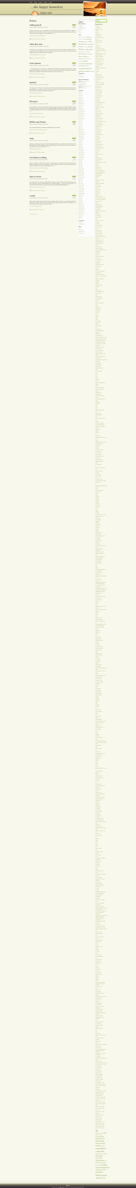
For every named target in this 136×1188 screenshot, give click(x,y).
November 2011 (81, 111)
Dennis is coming (98, 1116)
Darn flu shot (97, 251)
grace (96, 376)
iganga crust (97, 89)
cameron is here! (98, 1047)
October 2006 (81, 191)
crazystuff (86, 39)
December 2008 (81, 152)
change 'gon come (98, 974)
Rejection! (97, 432)
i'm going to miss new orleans (100, 609)
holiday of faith (98, 74)
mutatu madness (98, 115)
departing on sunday (99, 1079)
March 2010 (80, 128)
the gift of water (98, 87)
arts (86, 37)
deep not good (98, 991)
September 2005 (81, 213)
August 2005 (80, 214)
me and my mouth (98, 946)
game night (97, 517)
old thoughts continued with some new (100, 1013)
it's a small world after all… (100, 585)
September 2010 (81, 118)
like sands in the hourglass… (100, 740)
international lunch (98, 883)
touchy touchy (98, 329)
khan (96, 406)
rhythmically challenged (99, 410)
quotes (84, 58)
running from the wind (99, 1094)
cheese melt (97, 191)
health (80, 46)
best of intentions (98, 123)
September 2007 (81, 177)
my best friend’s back (99, 63)
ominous (97, 701)
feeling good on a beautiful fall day (101, 576)
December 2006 (81, 188)
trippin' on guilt (98, 444)
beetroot (96, 724)
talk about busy (98, 807)
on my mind (97, 544)
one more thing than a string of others (101, 743)
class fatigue (97, 816)
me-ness (89, 49)
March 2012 (80, 106)
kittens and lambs (98, 129)
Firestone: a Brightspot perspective (99, 279)
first (96, 327)
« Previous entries (33, 214)
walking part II (35, 25)
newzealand (89, 54)
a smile (32, 195)
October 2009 (81, 136)
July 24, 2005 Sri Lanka (99, 1106)
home (96, 372)
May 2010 (80, 124)
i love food (97, 813)
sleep (32, 138)
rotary (90, 58)
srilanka (87, 66)
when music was (98, 931)
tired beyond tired (98, 1076)
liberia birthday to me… (99, 243)
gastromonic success (99, 154)
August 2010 (80, 119)
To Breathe (97, 403)
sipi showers (97, 100)
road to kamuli (98, 94)
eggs (96, 288)
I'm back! (97, 780)
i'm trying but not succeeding (100, 1090)
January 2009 (81, 150)
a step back (97, 1069)
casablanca (97, 176)
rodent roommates (98, 90)
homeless (97, 685)
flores (96, 1020)
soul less (97, 766)
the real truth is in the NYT (100, 467)
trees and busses (98, 266)
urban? (96, 440)
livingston (97, 1001)
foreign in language (99, 248)
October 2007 (81, 175)
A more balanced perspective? (100, 249)
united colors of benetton (100, 271)
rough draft (97, 527)
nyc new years (98, 729)
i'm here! (97, 594)
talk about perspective (99, 553)
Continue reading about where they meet (38, 54)
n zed (96, 943)
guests (96, 732)
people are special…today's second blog (100, 1054)
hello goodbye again (99, 144)
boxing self (97, 949)
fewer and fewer (98, 726)
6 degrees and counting (99, 627)
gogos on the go (98, 146)
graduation (97, 632)
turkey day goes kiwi (99, 727)
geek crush (97, 52)
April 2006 (80, 201)
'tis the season (98, 709)
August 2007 (80, 178)
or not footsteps (98, 578)
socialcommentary (85, 63)
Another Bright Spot (99, 206)
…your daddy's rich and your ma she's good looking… (100, 911)
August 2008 (80, 159)
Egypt (96, 462)
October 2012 (81, 101)
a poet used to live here (99, 820)
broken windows (98, 693)
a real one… (97, 922)
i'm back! (97, 603)
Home (31, 2)
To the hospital (98, 230)
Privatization (97, 253)
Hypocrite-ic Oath (98, 40)
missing (96, 607)
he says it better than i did (100, 621)
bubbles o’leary (98, 110)
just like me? (97, 435)
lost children (97, 865)
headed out (97, 1033)
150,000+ (97, 735)
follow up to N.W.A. (99, 933)
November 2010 (81, 115)
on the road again (98, 1071)
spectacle (97, 611)
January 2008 (81, 170)
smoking (97, 511)
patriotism (97, 838)
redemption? (97, 521)
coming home (98, 758)
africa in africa (98, 690)
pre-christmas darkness (99, 291)
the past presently (98, 371)
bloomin (97, 774)
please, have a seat (98, 572)
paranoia (33, 82)
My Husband (97, 209)
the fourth (97, 513)
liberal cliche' (97, 808)
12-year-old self (98, 598)
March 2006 (80, 203)
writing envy (97, 401)
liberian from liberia (99, 298)
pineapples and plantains (100, 183)
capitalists (97, 698)
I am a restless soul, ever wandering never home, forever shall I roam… (66, 9)
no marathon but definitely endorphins (100, 859)
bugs (79, 39)
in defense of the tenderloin (100, 590)
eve (96, 836)
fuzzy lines (97, 951)
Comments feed (81, 231)
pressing (97, 397)
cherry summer (98, 519)
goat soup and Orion (99, 235)
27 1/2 (96, 964)
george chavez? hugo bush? (100, 721)
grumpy (96, 763)
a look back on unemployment (101, 50)
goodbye (97, 181)
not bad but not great (99, 1092)
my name (97, 267)
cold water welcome (99, 367)
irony (96, 1030)
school (80, 61)
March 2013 (80, 98)
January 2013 (81, 100)
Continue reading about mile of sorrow (37, 187)
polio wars (97, 188)
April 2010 (80, 126)
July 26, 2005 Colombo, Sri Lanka (100, 1104)
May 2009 (80, 144)
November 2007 (81, 173)
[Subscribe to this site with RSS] (34, 12)
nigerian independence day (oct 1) (101, 769)
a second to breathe (99, 1074)
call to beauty (97, 215)
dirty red (80, 30)
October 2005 (81, 211)
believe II (97, 384)
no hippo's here (98, 524)
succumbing (97, 1056)
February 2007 (81, 185)
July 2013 (80, 93)
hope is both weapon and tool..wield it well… (100, 557)
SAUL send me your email (100, 535)
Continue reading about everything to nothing (39, 168)
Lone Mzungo (98, 137)
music (88, 52)
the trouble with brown (99, 870)
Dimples (97, 324)
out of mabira (97, 131)
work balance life (98, 563)
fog (96, 434)
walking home (98, 307)
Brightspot (97, 281)
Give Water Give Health (99, 84)
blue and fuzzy (98, 800)
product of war (98, 358)
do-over (84, 84)
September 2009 (81, 137)
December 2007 (81, 172)
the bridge (97, 574)
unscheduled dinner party (100, 102)
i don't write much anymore (100, 1084)
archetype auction (98, 959)
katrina (90, 46)
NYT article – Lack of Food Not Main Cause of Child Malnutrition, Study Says (101, 917)
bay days (97, 529)
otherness (97, 994)
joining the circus (98, 42)
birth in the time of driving (100, 236)
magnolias (97, 379)
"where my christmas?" (99, 303)
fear (96, 419)
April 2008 (80, 165)
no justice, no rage (81, 28)
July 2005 (80, 216)
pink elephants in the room (100, 753)
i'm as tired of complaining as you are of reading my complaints (100, 1050)
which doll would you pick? (100, 675)
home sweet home (98, 711)
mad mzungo (97, 116)
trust (96, 846)
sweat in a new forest (99, 1021)
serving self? (97, 658)
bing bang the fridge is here (100, 891)
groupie (96, 966)
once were (97, 971)
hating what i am (98, 167)
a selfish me (97, 1087)
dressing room (98, 309)
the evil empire (98, 561)
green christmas (98, 293)
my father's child (98, 826)
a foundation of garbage (99, 793)
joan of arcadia (98, 854)
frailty (96, 901)
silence (96, 1059)
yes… (96, 469)
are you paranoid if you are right (100, 671)
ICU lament (97, 99)
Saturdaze (97, 332)
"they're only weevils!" (99, 220)
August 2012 (80, 105)
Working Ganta (98, 204)
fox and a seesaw (98, 810)
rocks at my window (99, 103)
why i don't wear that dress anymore (100, 427)
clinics (96, 228)
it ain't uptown (35, 63)
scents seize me (98, 189)
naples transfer (98, 149)
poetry (89, 56)
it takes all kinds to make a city (101, 588)
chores (96, 317)
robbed (96, 369)
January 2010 (81, 131)
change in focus (98, 1118)
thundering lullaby (98, 1003)
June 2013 (80, 95)
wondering (97, 734)
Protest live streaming (99, 423)
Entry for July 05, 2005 (99, 1123)
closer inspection (98, 325)
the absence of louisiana (99, 59)
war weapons (97, 261)
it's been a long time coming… (101, 197)
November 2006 (81, 190)
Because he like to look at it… (101, 545)
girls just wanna (98, 811)
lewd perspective (98, 454)
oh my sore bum (98, 453)
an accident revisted (99, 76)
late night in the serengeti (100, 342)
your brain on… (98, 506)
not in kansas (97, 881)
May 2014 (80, 92)
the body (97, 306)
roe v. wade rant (98, 954)
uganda (81, 71)
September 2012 (81, 103)
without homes (98, 962)
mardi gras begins (98, 677)
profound (97, 526)
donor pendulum (98, 348)
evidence (97, 802)
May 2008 (80, 164)
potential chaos (98, 1066)
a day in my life (98, 861)
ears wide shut (98, 539)
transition (82, 68)
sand (96, 178)
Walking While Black (99, 56)
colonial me (97, 128)
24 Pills (96, 202)
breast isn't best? (98, 394)
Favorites (49, 13)
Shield (96, 319)
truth (96, 604)
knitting (96, 845)
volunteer (87, 71)
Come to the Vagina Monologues (99, 549)
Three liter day (98, 246)
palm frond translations (99, 256)
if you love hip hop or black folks (100, 822)
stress (96, 739)
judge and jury (98, 413)
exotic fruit (97, 787)
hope (96, 555)
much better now (98, 119)
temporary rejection (99, 58)
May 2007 (80, 180)
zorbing (96, 717)
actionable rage (81, 27)
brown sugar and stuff (99, 456)
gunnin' (96, 663)
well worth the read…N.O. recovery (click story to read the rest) (101, 929)
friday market (97, 334)
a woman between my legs (100, 418)
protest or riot (98, 429)
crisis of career (98, 636)
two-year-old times (98, 259)
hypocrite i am (98, 1072)
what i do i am (98, 474)
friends (81, 44)
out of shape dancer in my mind (100, 399)
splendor (97, 498)
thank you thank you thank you (101, 1044)
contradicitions (98, 815)
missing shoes (98, 97)
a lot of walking (98, 1004)
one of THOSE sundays (99, 330)
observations (82, 56)
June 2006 (80, 198)
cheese (96, 294)
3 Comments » (42, 209)
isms (96, 477)
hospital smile (98, 320)
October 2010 (81, 116)
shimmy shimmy (98, 414)
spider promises (98, 217)
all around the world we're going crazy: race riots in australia (100, 984)
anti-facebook (98, 534)
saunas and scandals (99, 113)
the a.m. (96, 867)
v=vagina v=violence (99, 682)
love (85, 49)
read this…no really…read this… (100, 831)
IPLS (96, 730)
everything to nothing (38, 157)
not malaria (97, 139)
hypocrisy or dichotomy (99, 1006)
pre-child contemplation (99, 893)
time (96, 408)
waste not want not (98, 285)
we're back (97, 833)
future (86, 44)
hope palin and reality (99, 490)
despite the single (98, 695)
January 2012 (81, 108)
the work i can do (98, 201)
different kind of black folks (100, 68)
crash (96, 988)
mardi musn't (97, 661)
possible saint (98, 586)
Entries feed (80, 230)
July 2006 (80, 196)
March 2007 (80, 183)
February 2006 (81, 204)
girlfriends (97, 706)
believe (96, 385)
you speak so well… (99, 680)
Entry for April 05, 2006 (100, 885)
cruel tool (97, 164)
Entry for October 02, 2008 (100, 480)
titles (96, 405)
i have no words (98, 1061)
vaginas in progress (99, 654)
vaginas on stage (98, 653)
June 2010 (80, 123)
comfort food (97, 941)
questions (97, 760)
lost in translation (98, 877)
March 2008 (80, 167)
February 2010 (81, 129)
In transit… (97, 446)
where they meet (36, 44)
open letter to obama (99, 516)
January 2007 (81, 186)
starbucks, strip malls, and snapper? (100, 354)
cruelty (96, 869)
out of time (97, 1100)
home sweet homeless (99, 722)
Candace (80, 84)
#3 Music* (97, 71)
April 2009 (80, 146)
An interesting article (99, 956)
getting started (98, 363)
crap (96, 708)
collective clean (98, 168)
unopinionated (98, 34)
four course (97, 150)
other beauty (97, 105)
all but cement (98, 1080)
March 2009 (80, 147)
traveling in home (98, 617)
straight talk (97, 503)
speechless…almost (99, 619)
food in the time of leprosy (100, 199)
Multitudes (97, 66)
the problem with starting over (101, 569)
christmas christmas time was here (100, 438)
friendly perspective (99, 470)
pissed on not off (98, 998)
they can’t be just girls (87, 86)
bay (88, 37)
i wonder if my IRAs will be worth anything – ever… (100, 442)
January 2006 (81, 206)
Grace (96, 218)
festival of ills (98, 756)
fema (84, 41)
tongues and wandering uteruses (99, 108)
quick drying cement (99, 777)
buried (96, 493)
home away (97, 482)
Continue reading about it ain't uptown (37, 73)
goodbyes (97, 875)
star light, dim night (99, 335)
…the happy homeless (46, 6)
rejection (97, 612)
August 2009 (80, 139)
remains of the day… (99, 225)
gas (96, 622)
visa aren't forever (98, 986)
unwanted (97, 286)
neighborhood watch (99, 640)
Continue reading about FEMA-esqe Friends (38, 129)
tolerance (97, 976)
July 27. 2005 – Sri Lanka (100, 1102)
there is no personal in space (100, 121)
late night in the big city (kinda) (101, 359)
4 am (96, 314)
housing (96, 601)
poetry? (96, 377)
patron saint (97, 311)
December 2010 (81, 113)
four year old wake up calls (100, 596)
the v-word (97, 645)
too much (97, 888)
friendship (97, 500)
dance (96, 509)
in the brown (97, 862)
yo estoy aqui (97, 1023)
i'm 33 (96, 411)
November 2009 (81, 134)
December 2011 (81, 110)
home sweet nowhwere (99, 993)
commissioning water (99, 134)
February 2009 (81, 149)
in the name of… (98, 142)
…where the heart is (99, 771)
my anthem (97, 824)
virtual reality (97, 896)
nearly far (97, 390)
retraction (97, 421)
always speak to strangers (100, 899)
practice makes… (98, 364)
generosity (97, 222)
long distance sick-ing (99, 274)
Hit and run (97, 257)
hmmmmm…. (98, 1089)
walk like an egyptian (99, 461)
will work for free (98, 678)
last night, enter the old (99, 147)
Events (50, 2)
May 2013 (80, 97)
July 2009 (80, 141)
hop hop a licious (98, 784)
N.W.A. (96, 935)
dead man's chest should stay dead (100, 828)
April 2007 (80, 182)
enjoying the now (98, 599)
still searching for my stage (100, 606)
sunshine (97, 696)
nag (96, 750)
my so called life (98, 464)
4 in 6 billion (97, 299)
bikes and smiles (98, 141)
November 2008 (81, 154)
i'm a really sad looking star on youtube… (101, 486)
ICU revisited (97, 79)
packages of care (98, 86)
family (80, 41)
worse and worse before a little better (101, 668)
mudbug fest (97, 630)
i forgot (96, 641)
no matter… (97, 898)
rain (96, 43)
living (96, 374)
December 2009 (81, 133)
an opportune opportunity (100, 785)
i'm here (96, 945)
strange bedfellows (98, 940)
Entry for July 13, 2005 (99, 1114)
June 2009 (80, 142)
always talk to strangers (99, 395)
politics (80, 59)
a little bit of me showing (100, 389)
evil (96, 782)
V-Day (96, 547)
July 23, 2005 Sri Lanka (99, 1108)
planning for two (98, 848)
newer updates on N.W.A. (100, 926)
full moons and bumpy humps (101, 162)
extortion (97, 81)
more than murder (98, 1095)
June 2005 (80, 217)
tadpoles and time (98, 196)
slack (96, 616)
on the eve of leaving (99, 1025)
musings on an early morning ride (100, 276)
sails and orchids (98, 895)
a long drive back (98, 1067)
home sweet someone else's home (100, 1035)
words (96, 614)
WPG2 (45, 2)
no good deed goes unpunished (101, 1063)
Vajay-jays (97, 542)
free (96, 416)
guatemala (91, 44)
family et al (97, 580)
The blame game (98, 1119)
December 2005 (81, 208)
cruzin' (96, 488)
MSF (96, 761)
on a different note (98, 1077)
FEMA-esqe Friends (38, 122)
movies (85, 52)
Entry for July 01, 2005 (99, 1124)
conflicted (97, 531)
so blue (96, 790)
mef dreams (97, 361)
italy (87, 46)
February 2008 (81, 168)
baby (96, 635)
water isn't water (98, 691)
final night (97, 448)
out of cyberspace (98, 776)
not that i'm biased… (99, 559)
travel (88, 68)
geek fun (97, 772)
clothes (82, 39)
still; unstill (97, 345)
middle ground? (98, 1121)
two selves (97, 472)
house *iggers (98, 969)
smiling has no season (99, 551)
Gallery (40, 2)
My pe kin (97, 312)
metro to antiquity (98, 459)
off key (96, 841)
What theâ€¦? (97, 913)
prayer (96, 840)
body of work (98, 184)
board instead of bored (99, 424)
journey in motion (98, 835)
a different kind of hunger (100, 591)
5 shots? (97, 567)
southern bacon (98, 392)
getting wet (97, 194)
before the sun (98, 491)
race (87, 59)
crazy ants (97, 254)
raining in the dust (98, 233)
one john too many (98, 479)
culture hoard (97, 193)
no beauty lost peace (99, 95)
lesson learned (98, 919)
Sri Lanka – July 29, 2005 (100, 1097)
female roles (97, 504)
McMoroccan (97, 160)
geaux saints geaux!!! (99, 240)
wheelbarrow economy (99, 264)
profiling (97, 430)
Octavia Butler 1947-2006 (100, 921)
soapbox (85, 61)
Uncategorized (43, 13)
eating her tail (97, 289)
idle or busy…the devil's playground (100, 879)
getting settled (98, 366)
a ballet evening (98, 532)
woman (96, 633)
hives (96, 856)
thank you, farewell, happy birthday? (100, 211)
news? (96, 628)
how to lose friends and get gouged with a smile (100, 173)
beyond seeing (98, 716)
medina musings (98, 175)
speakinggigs (81, 66)
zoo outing (97, 779)
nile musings (97, 457)
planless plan (97, 157)
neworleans (82, 54)
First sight (97, 238)
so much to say (98, 451)
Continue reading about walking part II (37, 35)
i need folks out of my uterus (100, 996)
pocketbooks (97, 683)
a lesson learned (98, 972)
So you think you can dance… (101, 514)
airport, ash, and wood (99, 179)
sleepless (97, 853)
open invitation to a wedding (100, 343)
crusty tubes (97, 45)
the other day (97, 999)
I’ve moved (80, 25)
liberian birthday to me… (100, 241)
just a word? (97, 751)
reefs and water (98, 789)
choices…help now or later (100, 1085)
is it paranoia (97, 990)
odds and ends (98, 1008)
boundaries (97, 864)
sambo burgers (98, 35)
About (35, 2)
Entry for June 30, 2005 (99, 1126)
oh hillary (97, 522)
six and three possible (99, 350)
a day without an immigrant (100, 874)
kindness (97, 501)
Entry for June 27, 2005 (99, 1127)
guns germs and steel (99, 798)
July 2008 (80, 160)
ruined (96, 152)
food (90, 41)
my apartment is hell (99, 818)
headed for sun (98, 792)
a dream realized (98, 719)
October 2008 (81, 155)
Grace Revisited (98, 207)
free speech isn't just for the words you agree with (100, 625)
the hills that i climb (99, 1009)
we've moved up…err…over (100, 1064)
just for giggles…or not (99, 1082)
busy (96, 508)
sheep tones (97, 223)
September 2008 (81, 157)
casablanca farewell (99, 159)
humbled (97, 283)
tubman (96, 316)
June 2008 (80, 162)
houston (84, 46)
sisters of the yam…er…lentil (100, 337)
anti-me (79, 32)
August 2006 (80, 195)
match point (97, 961)
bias (96, 849)
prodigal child (98, 61)
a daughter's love (98, 540)
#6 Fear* (97, 69)
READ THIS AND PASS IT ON (101, 1058)
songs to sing (97, 322)
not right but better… (99, 64)
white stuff (97, 803)
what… (96, 872)
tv (91, 68)
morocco (80, 52)
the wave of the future (99, 906)
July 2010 (80, 121)
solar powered (98, 688)
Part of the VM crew (99, 648)
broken (96, 713)
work (92, 71)
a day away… (98, 1109)
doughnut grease (98, 296)
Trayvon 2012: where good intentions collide (100, 54)
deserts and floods (98, 755)
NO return (34, 101)
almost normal (98, 1046)
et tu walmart (97, 659)
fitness (87, 41)
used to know (97, 47)
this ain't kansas (98, 745)
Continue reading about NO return (36, 113)
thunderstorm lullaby (99, 124)
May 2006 (80, 199)
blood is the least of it (99, 118)
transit (96, 155)
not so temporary (98, 571)
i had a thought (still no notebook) (99, 1018)
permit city (97, 136)
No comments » (42, 39)
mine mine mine (98, 186)
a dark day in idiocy (99, 851)
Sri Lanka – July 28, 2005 (100, 1098)
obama (96, 495)
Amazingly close (98, 650)
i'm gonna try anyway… (99, 449)
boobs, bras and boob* (99, 936)
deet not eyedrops (98, 1011)
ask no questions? (98, 748)
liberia (81, 49)
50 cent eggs (97, 537)
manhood (97, 1026)
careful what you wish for (100, 797)
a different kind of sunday (100, 340)
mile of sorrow (35, 176)
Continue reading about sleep (35, 148)
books (91, 37)
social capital (97, 904)
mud (96, 714)
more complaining (98, 737)
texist (96, 72)
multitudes (97, 979)
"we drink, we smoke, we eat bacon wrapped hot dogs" (100, 583)
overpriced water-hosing (99, 170)
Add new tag (81, 37)
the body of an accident (99, 82)
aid (84, 37)
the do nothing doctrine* (100, 48)
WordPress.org (81, 233)
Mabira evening (98, 133)
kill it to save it (98, 111)
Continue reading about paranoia (36, 93)
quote (96, 746)
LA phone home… (98, 593)
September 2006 (81, 193)
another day (97, 805)
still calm (97, 890)
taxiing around (98, 213)
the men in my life (98, 351)
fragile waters (97, 262)
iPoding (96, 948)
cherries (96, 381)
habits (96, 981)
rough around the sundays (100, 356)
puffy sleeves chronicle (99, 347)
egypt (90, 39)
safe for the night (98, 92)
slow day (97, 938)
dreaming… (97, 1113)
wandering (97, 496)
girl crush (97, 967)
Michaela (80, 82)
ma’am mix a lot (98, 924)
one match (97, 269)
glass (96, 566)
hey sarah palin (98, 475)
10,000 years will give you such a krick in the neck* (101, 908)
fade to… (97, 244)
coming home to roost (99, 77)
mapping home (98, 126)
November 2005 (81, 209)
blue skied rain (98, 886)
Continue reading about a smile (36, 206)
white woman (97, 272)
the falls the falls (98, 226)
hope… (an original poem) (100, 382)
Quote (96, 651)
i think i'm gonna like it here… (101, 338)
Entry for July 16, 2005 (99, 1111)
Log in (79, 228)
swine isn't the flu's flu (99, 387)
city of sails (97, 795)
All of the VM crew (99, 646)
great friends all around (99, 903)
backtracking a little (99, 1015)
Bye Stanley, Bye (98, 231)
